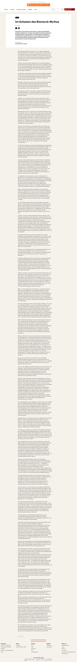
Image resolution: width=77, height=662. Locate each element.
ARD (30, 660)
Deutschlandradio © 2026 (38, 657)
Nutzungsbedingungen (40, 658)
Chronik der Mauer (48, 660)
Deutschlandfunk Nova (42, 2)
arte (42, 660)
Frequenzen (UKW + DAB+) (21, 646)
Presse (63, 646)
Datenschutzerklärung (29, 658)
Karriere (63, 648)
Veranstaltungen (34, 651)
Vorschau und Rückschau (6, 645)
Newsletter (33, 648)
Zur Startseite (21, 636)
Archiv (35, 9)
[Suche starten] (62, 9)
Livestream (18, 645)
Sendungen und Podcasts (6, 646)
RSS (32, 650)
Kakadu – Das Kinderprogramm (7, 650)
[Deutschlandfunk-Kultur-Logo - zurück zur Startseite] (38, 5)
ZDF (33, 660)
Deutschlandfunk (34, 2)
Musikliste (30, 9)
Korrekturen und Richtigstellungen (68, 651)
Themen (5, 9)
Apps (32, 646)
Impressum (49, 658)
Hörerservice (49, 645)
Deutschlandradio (65, 645)
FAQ (32, 645)
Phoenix (37, 660)
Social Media (49, 646)
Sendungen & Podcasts (21, 9)
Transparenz (64, 650)
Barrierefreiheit (65, 653)
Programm (12, 9)
